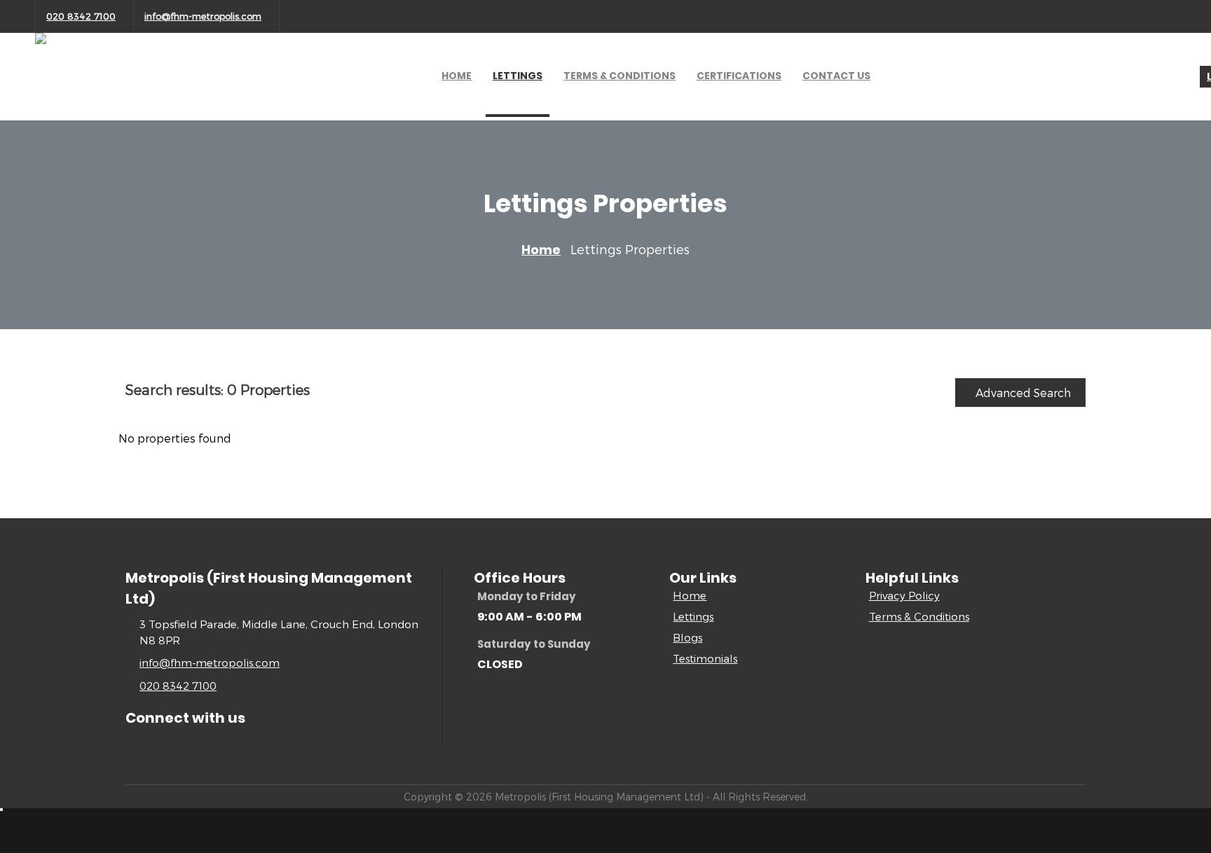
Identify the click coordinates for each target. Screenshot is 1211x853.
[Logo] (73, 112)
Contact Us (836, 76)
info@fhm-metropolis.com (202, 16)
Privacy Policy (904, 595)
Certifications (739, 76)
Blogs (687, 637)
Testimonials (705, 658)
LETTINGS (517, 76)
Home (457, 76)
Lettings (693, 616)
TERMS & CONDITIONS (619, 76)
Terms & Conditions (919, 616)
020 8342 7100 (81, 16)
